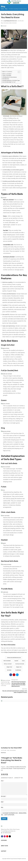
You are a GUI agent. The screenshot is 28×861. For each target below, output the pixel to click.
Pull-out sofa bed (8, 200)
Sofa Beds (9, 670)
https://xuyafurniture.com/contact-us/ (15, 652)
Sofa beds (4, 50)
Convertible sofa (8, 245)
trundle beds (18, 670)
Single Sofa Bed (7, 345)
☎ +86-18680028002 (6, 833)
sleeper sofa (18, 667)
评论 (2, 781)
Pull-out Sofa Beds (9, 463)
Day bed (16, 661)
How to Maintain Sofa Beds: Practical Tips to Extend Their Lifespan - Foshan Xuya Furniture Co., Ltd (13, 768)
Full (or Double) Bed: (9, 370)
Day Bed (5, 230)
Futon (23, 661)
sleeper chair (9, 667)
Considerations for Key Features (10, 77)
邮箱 (2, 802)
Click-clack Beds (7, 661)
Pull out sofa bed (7, 664)
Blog (6, 9)
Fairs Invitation (13, 750)
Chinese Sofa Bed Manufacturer (14, 657)
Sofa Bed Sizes (6, 79)
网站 (2, 807)
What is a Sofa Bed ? (7, 74)
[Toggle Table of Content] (18, 72)
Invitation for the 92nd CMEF (11, 748)
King (3, 428)
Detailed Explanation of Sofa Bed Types (11, 80)
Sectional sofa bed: (9, 257)
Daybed (4, 540)
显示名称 (3, 796)
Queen (4, 400)
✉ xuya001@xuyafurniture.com (8, 831)
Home (2, 9)
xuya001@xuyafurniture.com (10, 21)
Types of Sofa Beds (7, 75)
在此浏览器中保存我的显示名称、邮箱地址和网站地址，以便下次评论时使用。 (13, 814)
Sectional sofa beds (19, 664)
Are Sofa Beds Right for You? (9, 82)
